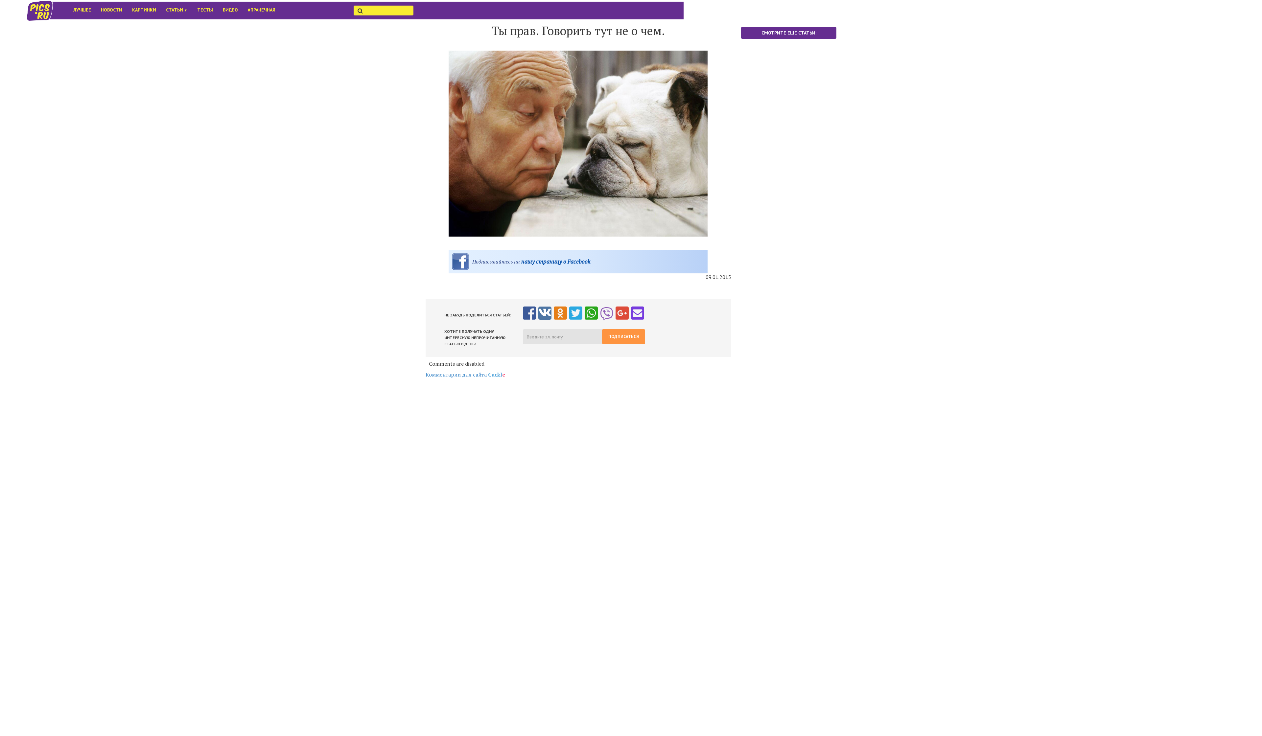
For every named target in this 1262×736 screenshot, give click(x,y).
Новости (111, 10)
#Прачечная (261, 10)
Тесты (205, 10)
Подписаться (623, 336)
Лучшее (82, 10)
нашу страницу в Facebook (555, 261)
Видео (230, 10)
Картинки (144, 10)
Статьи (176, 10)
